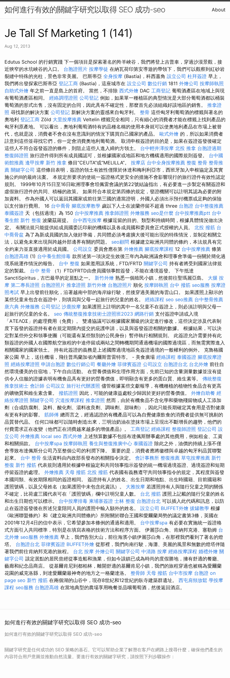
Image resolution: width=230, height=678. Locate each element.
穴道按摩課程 (69, 400)
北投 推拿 (185, 148)
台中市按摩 (181, 573)
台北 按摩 (83, 551)
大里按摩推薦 (67, 119)
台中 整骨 (40, 271)
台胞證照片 (75, 69)
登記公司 (207, 429)
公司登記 (89, 98)
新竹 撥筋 (26, 465)
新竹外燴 (104, 278)
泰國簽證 (14, 213)
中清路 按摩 (154, 551)
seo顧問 (120, 242)
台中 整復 (69, 263)
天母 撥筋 (75, 472)
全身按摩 (112, 76)
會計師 (37, 386)
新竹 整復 (30, 220)
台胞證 (186, 206)
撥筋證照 (68, 393)
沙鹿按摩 (71, 307)
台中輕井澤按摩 (157, 148)
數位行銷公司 (80, 364)
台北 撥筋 (150, 494)
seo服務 (201, 285)
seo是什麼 (162, 213)
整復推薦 (170, 458)
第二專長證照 (25, 285)
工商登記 (160, 91)
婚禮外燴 (208, 551)
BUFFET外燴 (174, 508)
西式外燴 (128, 91)
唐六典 (11, 307)
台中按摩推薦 (89, 213)
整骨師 (138, 573)
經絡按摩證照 (25, 364)
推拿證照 (76, 285)
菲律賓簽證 (129, 364)
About (219, 10)
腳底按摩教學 (86, 206)
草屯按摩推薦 (195, 458)
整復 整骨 (197, 163)
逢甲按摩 (34, 163)
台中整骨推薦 (208, 299)
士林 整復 (124, 501)
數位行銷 (157, 83)
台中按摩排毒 (73, 501)
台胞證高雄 (16, 256)
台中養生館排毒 (54, 256)
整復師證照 (16, 155)
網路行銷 (144, 314)
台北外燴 (198, 364)
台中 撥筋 (180, 285)
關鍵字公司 (23, 170)
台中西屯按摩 (87, 220)
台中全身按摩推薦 (166, 163)
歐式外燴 (168, 134)
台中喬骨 (60, 206)
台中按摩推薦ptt (192, 213)
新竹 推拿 (56, 163)
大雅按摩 (135, 487)
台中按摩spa (48, 443)
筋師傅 (51, 415)
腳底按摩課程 (159, 249)
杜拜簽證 (197, 76)
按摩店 (138, 163)
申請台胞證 (53, 364)
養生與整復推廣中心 (110, 443)
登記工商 (68, 83)
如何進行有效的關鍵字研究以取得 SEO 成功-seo (84, 9)
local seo (51, 436)
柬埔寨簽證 (101, 501)
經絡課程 (154, 299)
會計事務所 (147, 458)
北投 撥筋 (204, 227)
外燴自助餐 (203, 393)
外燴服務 (139, 213)
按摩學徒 (98, 69)
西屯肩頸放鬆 (192, 580)
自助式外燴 (16, 91)
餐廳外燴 (106, 364)
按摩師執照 (212, 83)
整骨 (144, 112)
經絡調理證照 (63, 98)
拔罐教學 (199, 508)
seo (170, 299)
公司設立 (82, 249)
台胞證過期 (209, 148)
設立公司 (176, 76)
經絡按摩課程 (182, 551)
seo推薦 (184, 299)
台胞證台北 (175, 364)
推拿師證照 (117, 213)
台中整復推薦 (209, 206)
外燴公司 (188, 83)
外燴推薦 (133, 249)
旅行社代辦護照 (83, 386)
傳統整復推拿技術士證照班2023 (98, 314)
